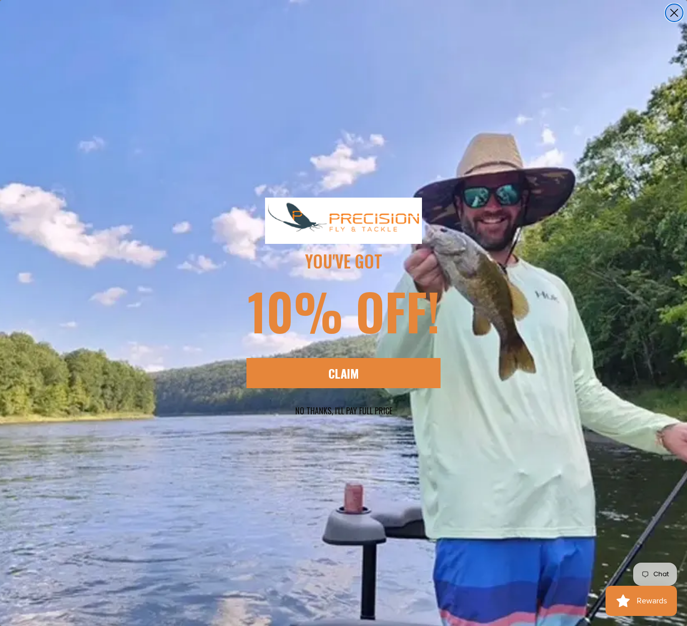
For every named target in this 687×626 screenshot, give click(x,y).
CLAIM (343, 373)
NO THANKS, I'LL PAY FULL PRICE (343, 411)
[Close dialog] (674, 13)
